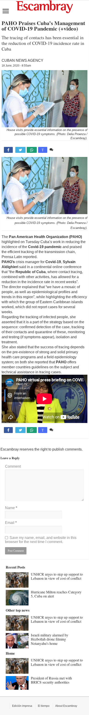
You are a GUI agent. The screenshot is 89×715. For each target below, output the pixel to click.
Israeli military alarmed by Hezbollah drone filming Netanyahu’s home (49, 639)
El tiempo (44, 705)
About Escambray (66, 705)
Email (11, 523)
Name (11, 508)
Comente (61, 149)
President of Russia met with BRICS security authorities (51, 680)
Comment (13, 466)
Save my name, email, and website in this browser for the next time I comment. (40, 540)
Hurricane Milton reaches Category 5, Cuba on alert (56, 593)
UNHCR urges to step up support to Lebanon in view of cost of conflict (57, 576)
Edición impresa (22, 705)
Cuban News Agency (22, 60)
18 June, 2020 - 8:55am (16, 65)
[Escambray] (44, 6)
